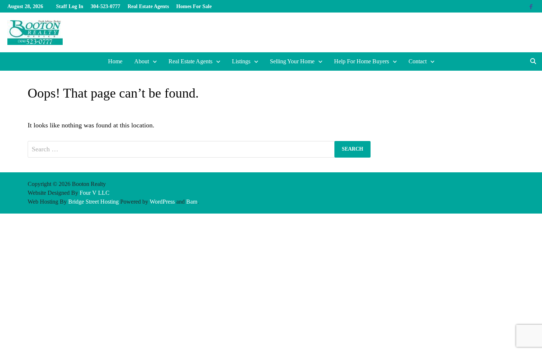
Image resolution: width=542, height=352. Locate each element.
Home (115, 61)
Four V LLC (95, 193)
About (141, 61)
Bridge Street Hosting (93, 201)
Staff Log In (69, 6)
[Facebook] (531, 6)
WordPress (162, 201)
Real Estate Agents (148, 6)
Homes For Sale (194, 6)
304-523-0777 (105, 6)
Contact (418, 61)
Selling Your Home (292, 61)
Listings (241, 61)
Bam (191, 201)
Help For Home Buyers (361, 61)
